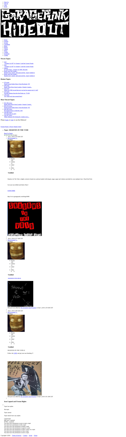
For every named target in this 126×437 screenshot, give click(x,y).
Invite (5, 6)
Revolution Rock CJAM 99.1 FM (13, 110)
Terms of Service (16, 435)
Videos (6, 49)
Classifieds (7, 44)
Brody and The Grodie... (10, 71)
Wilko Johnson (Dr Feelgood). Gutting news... (16, 117)
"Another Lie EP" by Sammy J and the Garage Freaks (18, 63)
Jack (5, 62)
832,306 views (8, 103)
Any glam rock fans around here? (13, 96)
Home (5, 40)
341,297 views (8, 115)
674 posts (6, 82)
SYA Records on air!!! (10, 113)
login (7, 120)
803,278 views (8, 106)
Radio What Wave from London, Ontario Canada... (18, 87)
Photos (6, 47)
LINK (15, 353)
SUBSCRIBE (11, 190)
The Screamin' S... (12, 138)
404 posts (6, 85)
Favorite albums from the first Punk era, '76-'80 (17, 93)
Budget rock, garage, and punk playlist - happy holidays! (19, 72)
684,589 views (8, 109)
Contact (25, 435)
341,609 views (8, 112)
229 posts (6, 95)
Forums (6, 41)
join (12, 120)
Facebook (6, 53)
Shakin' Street (17, 126)
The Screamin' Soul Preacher (28, 307)
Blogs (5, 46)
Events (6, 43)
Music (5, 50)
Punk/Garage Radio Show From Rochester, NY (17, 84)
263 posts (6, 88)
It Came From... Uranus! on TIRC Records (15, 69)
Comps (6, 52)
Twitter (6, 55)
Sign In (6, 3)
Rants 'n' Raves (9, 126)
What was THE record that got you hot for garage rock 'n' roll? (21, 90)
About (35, 435)
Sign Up (6, 2)
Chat (5, 5)
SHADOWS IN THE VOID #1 (14, 278)
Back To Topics (8, 133)
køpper (6, 68)
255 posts (6, 91)
